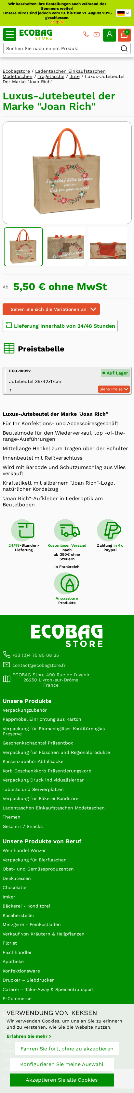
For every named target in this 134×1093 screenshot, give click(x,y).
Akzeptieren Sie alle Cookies (62, 1080)
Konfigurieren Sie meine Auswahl (61, 1064)
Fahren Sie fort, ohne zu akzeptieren (67, 1049)
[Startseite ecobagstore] (36, 35)
